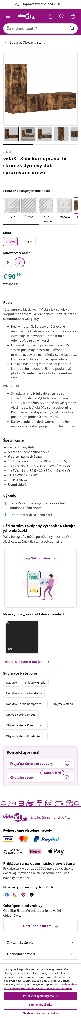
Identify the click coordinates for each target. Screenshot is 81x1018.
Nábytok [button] (11, 682)
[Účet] (50, 16)
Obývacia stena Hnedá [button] (21, 714)
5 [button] (8, 262)
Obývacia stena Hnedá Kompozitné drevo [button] (26, 736)
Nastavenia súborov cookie (40, 1013)
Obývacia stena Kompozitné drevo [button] (26, 725)
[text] (12, 277)
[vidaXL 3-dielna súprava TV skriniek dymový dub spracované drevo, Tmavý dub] (40, 88)
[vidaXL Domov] (26, 16)
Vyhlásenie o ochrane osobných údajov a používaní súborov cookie (40, 986)
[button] (12, 210)
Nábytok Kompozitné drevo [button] (24, 693)
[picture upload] (40, 585)
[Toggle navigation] (8, 16)
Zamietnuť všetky (40, 1004)
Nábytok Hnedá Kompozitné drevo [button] (26, 704)
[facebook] (7, 895)
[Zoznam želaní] (61, 16)
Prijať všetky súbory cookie (40, 996)
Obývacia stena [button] (63, 704)
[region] (40, 991)
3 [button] (20, 262)
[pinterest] (23, 895)
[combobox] (40, 28)
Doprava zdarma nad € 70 (41, 4)
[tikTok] (32, 895)
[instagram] (15, 895)
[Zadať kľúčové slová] (72, 28)
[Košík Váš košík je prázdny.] (72, 16)
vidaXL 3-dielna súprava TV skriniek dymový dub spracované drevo (35, 165)
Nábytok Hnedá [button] (35, 682)
